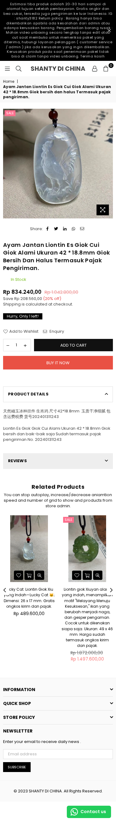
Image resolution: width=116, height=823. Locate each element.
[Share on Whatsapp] (73, 229)
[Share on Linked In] (65, 229)
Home (8, 81)
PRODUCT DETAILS (28, 394)
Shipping (12, 304)
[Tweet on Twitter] (56, 229)
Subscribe (17, 767)
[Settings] (94, 68)
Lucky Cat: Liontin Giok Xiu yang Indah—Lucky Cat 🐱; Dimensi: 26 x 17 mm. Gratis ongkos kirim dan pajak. (29, 598)
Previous (4, 590)
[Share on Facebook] (47, 229)
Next (111, 590)
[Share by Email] (82, 229)
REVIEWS (17, 461)
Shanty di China (59, 68)
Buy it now (58, 363)
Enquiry (56, 331)
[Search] (18, 68)
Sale (10, 113)
